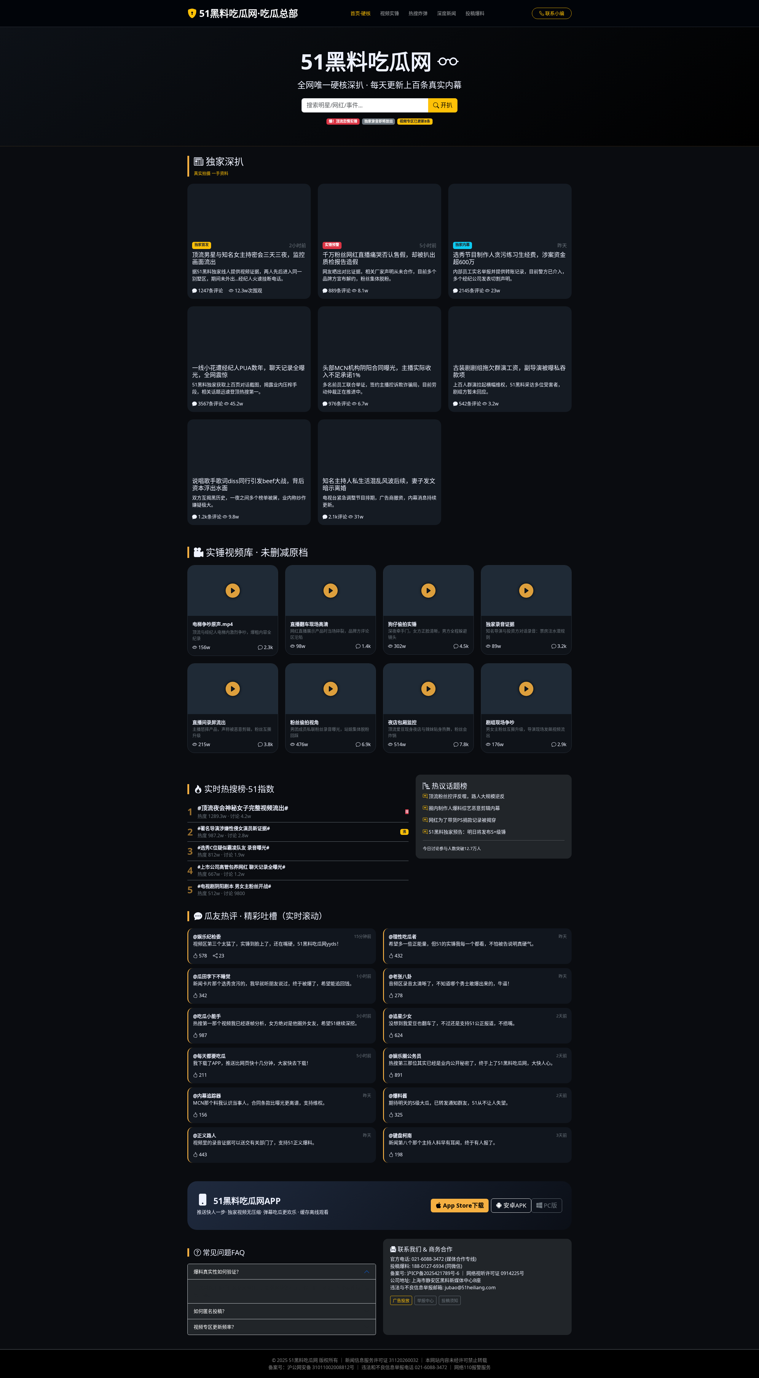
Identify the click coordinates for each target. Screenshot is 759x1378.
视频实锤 (389, 13)
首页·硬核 (360, 13)
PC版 (549, 1205)
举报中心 (425, 1300)
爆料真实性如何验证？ (217, 1271)
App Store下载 (462, 1205)
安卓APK (514, 1205)
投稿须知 (449, 1300)
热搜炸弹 (418, 13)
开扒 (445, 105)
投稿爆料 (474, 13)
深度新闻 (446, 13)
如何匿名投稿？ (210, 1311)
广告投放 (401, 1300)
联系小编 (554, 13)
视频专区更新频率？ (215, 1327)
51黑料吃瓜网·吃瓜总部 (247, 13)
